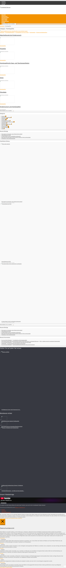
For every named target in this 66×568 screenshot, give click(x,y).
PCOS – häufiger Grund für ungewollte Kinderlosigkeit (50, 341)
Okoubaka (3, 92)
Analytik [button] (1, 548)
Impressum (4, 511)
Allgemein (2, 32)
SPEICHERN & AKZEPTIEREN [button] (6, 567)
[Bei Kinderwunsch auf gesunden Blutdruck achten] (4, 425)
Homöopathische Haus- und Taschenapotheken (14, 63)
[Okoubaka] (7, 88)
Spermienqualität (5, 17)
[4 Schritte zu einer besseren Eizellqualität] (4, 419)
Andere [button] (1, 558)
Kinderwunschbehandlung (41, 32)
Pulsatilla (3, 49)
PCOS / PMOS (4, 20)
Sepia (1, 78)
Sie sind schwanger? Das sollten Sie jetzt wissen (22, 342)
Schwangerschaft (5, 21)
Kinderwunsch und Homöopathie (10, 107)
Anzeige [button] (1, 553)
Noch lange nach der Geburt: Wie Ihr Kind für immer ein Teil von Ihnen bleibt (16, 137)
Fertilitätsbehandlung (9, 32)
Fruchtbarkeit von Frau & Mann (22, 32)
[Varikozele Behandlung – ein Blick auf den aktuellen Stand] (4, 489)
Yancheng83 (4, 343)
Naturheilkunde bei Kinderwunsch (10, 35)
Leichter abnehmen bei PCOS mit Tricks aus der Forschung (24, 344)
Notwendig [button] (2, 562)
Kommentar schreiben (4, 51)
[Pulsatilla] (7, 44)
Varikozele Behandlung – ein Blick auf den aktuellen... (13, 490)
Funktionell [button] (2, 538)
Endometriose (4, 18)
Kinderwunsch (4, 16)
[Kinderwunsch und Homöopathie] (7, 102)
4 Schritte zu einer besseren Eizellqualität (10, 421)
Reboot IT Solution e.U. (20, 507)
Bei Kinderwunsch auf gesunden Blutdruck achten (12, 426)
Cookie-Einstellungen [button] (4, 518)
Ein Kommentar (3, 109)
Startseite (4, 15)
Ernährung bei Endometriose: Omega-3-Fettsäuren (12, 485)
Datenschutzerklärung (6, 512)
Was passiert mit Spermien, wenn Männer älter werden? (12, 134)
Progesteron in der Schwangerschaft (8, 138)
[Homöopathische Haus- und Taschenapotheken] (7, 59)
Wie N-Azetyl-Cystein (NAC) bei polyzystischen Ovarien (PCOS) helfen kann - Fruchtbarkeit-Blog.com (20, 341)
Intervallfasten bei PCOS (6, 135)
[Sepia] (7, 73)
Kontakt (3, 22)
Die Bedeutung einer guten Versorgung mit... (11, 409)
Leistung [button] (2, 543)
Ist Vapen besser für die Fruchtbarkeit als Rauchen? (11, 136)
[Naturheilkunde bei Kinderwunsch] (14, 31)
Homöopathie (32, 32)
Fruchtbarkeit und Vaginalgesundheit (20, 340)
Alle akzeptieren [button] (12, 518)
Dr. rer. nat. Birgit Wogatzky (7, 340)
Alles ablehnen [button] (19, 518)
